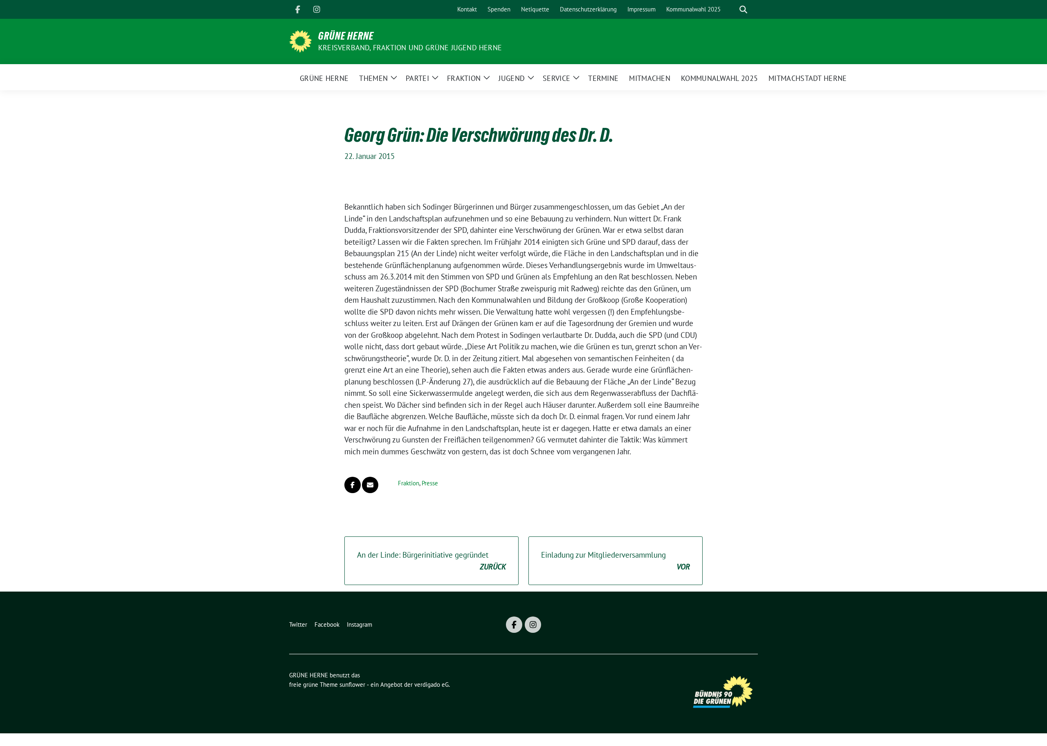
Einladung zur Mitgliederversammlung (615, 561)
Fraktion (408, 483)
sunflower (352, 684)
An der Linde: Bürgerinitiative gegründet (431, 561)
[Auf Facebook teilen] (352, 485)
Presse (430, 483)
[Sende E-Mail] (370, 485)
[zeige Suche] (743, 10)
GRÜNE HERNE (346, 36)
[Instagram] (316, 9)
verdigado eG (431, 684)
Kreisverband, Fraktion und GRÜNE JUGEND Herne (410, 47)
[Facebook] (298, 9)
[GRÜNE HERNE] (300, 40)
